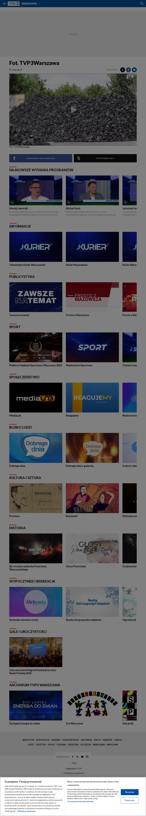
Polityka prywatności (26, 811)
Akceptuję (129, 792)
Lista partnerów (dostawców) (80, 801)
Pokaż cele (129, 800)
